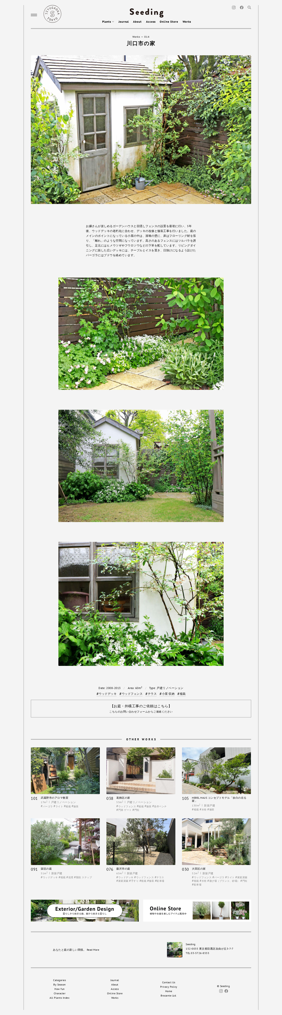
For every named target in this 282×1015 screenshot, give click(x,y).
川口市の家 (141, 43)
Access (151, 22)
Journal (124, 22)
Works (187, 22)
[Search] (249, 7)
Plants (107, 22)
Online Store (169, 22)
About (137, 22)
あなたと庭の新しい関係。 (76, 949)
